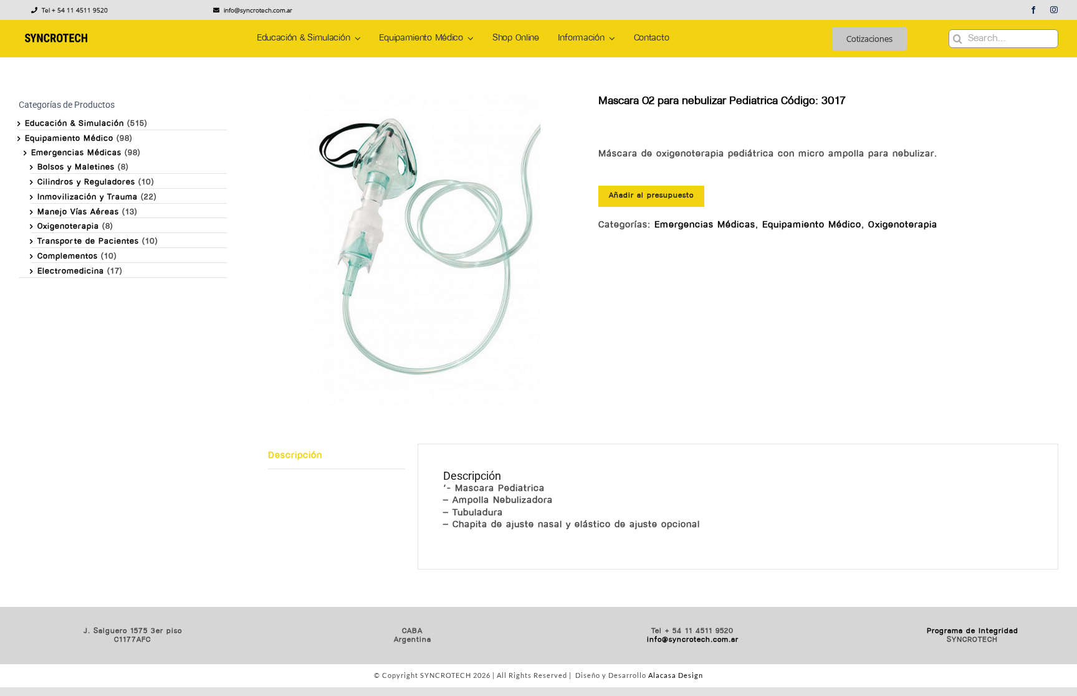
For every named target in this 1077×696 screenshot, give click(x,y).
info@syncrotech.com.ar (693, 640)
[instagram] (1054, 10)
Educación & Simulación (74, 124)
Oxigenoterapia (902, 225)
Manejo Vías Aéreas (78, 212)
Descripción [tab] (295, 455)
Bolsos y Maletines (76, 167)
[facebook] (1034, 10)
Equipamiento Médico (811, 225)
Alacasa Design (675, 675)
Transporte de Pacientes (88, 241)
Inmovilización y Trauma (87, 197)
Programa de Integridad (972, 631)
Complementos (67, 256)
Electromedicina (70, 271)
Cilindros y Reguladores (86, 182)
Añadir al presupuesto (651, 195)
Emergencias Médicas (704, 225)
